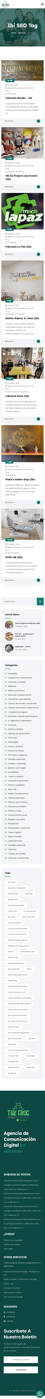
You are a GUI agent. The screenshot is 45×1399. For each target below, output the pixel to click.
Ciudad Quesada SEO (16, 905)
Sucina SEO (12, 1044)
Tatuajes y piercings (16, 845)
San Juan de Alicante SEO (17, 1015)
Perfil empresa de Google (17, 986)
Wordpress (12, 1073)
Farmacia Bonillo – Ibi (18, 97)
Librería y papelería (16, 785)
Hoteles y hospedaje (17, 763)
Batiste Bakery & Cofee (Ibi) (22, 318)
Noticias (22, 33)
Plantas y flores (14, 811)
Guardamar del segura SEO (18, 946)
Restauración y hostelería (18, 392)
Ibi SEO (10, 952)
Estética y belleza (15, 729)
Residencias (13, 823)
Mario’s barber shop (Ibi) (20, 479)
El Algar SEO (12, 911)
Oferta (29, 969)
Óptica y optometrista (18, 802)
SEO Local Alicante (15, 1038)
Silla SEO (32, 1038)
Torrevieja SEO (13, 1062)
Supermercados (15, 841)
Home (13, 33)
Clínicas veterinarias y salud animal (23, 708)
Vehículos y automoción (18, 858)
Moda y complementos (18, 793)
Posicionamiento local (17, 815)
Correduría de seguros (18, 712)
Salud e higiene (14, 553)
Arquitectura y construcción (20, 677)
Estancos (12, 725)
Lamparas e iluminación (18, 780)
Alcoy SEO (11, 882)
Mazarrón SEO (13, 957)
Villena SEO (30, 1067)
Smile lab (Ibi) (13, 557)
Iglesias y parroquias (17, 768)
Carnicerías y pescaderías (19, 699)
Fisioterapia (13, 742)
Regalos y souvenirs (16, 171)
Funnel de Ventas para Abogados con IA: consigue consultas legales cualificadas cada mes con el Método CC (21, 1185)
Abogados (12, 673)
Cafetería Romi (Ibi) (17, 396)
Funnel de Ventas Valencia (18, 940)
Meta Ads (12, 789)
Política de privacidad (13, 1240)
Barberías (11, 475)
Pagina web (12, 981)
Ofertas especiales (16, 798)
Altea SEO (29, 894)
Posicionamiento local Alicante (19, 998)
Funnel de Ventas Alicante (17, 928)
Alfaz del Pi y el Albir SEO (17, 888)
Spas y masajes (15, 836)
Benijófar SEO (13, 899)
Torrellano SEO (13, 1056)
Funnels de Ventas (16, 750)
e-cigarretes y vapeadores (20, 720)
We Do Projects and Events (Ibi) (27, 623)
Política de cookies (12, 1244)
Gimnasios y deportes (17, 755)
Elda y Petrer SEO (28, 917)
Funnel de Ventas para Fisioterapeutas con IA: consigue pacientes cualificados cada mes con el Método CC (22, 1223)
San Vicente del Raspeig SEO (19, 1033)
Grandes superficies (16, 759)
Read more (9, 121)
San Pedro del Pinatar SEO (17, 1021)
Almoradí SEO (13, 894)
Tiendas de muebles (17, 853)
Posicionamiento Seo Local (18, 1009)
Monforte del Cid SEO (16, 963)
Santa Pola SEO (13, 1027)
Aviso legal (8, 1249)
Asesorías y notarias (17, 682)
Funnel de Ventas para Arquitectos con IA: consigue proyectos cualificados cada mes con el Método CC (22, 1197)
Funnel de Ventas (14, 923)
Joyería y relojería (15, 776)
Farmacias (12, 94)
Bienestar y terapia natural (19, 695)
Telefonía (12, 849)
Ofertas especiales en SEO (17, 975)
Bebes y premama (16, 690)
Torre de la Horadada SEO (18, 1050)
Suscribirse (21, 1370)
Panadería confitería (16, 314)
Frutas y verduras (15, 746)
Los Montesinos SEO (27, 952)
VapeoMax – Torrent (23, 646)
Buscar (40, 601)
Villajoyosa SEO (13, 1067)
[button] (40, 1394)
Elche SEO (11, 917)
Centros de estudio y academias (22, 703)
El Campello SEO (30, 911)
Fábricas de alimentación (19, 733)
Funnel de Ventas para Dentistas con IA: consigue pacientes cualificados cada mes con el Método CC (22, 1210)
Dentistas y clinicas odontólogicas (23, 716)
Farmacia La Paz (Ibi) (18, 246)
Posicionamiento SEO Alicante (19, 1004)
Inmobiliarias (13, 772)
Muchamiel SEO (14, 969)
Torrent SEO (30, 1056)
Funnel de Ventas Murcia (17, 934)
